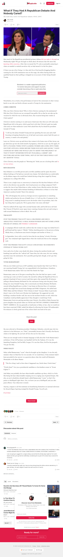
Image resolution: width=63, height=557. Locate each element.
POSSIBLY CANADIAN (29, 224)
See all (7, 523)
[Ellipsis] (58, 447)
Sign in (58, 3)
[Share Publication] (44, 3)
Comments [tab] (7, 433)
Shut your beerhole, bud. (10, 490)
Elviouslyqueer (11, 447)
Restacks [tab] (13, 433)
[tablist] (10, 433)
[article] (31, 489)
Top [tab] (5, 481)
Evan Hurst (13, 491)
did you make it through (49, 59)
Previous (9, 422)
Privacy (34, 546)
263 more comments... (9, 473)
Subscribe (50, 3)
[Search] (40, 3)
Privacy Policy (43, 523)
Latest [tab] (9, 481)
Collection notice (45, 546)
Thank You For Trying (12, 463)
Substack (24, 553)
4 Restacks (21, 411)
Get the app (39, 550)
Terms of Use (39, 521)
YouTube (7, 393)
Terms (38, 546)
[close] (46, 496)
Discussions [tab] (15, 481)
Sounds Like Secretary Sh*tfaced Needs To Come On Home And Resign (24, 487)
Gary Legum (10, 19)
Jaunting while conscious (12, 64)
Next (54, 422)
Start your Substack (27, 550)
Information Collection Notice (31, 523)
